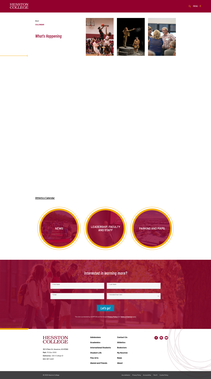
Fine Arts (94, 358)
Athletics (121, 342)
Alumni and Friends (98, 363)
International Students (100, 347)
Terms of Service (126, 317)
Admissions (95, 337)
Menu (195, 6)
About (37, 21)
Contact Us (122, 337)
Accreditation (126, 375)
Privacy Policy (112, 317)
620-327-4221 (48, 359)
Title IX (155, 375)
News (119, 358)
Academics (95, 342)
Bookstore (122, 347)
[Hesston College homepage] (19, 6)
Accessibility (147, 375)
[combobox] (134, 297)
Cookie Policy (164, 375)
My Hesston (122, 352)
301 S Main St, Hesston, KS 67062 (55, 349)
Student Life (96, 352)
